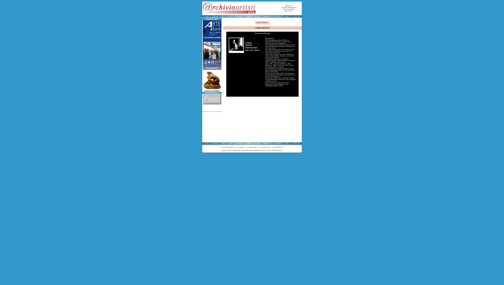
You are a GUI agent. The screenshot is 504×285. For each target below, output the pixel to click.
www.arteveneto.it (252, 147)
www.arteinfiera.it (277, 147)
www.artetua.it (240, 147)
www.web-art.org (265, 147)
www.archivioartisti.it (227, 147)
